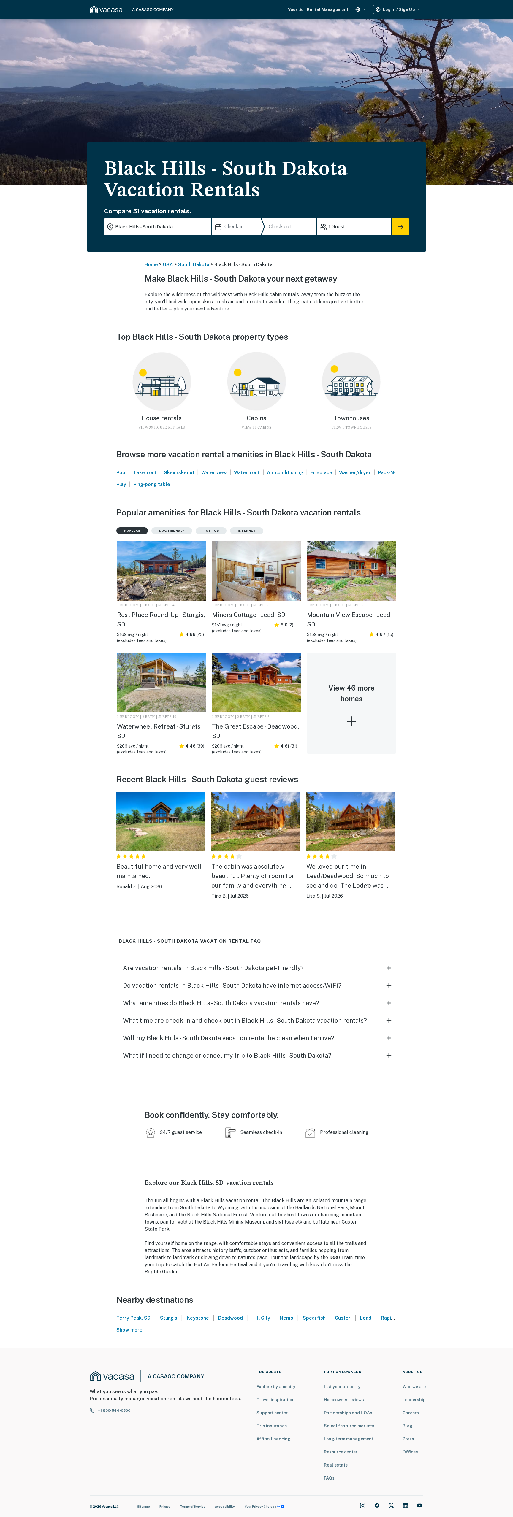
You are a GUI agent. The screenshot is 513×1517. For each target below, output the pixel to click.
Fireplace (321, 472)
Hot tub (211, 530)
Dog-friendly (171, 530)
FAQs (329, 1478)
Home (151, 264)
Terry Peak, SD (133, 1318)
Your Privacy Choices (260, 1506)
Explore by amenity (275, 1386)
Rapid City (392, 1318)
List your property (342, 1386)
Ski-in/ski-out (179, 472)
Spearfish (314, 1318)
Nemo (286, 1318)
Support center (272, 1412)
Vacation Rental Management (318, 9)
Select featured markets (349, 1426)
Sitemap (143, 1506)
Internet (247, 530)
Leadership (414, 1399)
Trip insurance (271, 1426)
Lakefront (145, 472)
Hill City (261, 1318)
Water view (214, 472)
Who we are (414, 1386)
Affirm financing (273, 1439)
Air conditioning (285, 472)
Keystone (198, 1318)
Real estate (336, 1465)
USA (168, 264)
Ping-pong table (151, 484)
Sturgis (168, 1318)
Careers (411, 1412)
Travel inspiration (274, 1399)
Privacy (164, 1506)
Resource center (340, 1452)
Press (408, 1439)
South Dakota (193, 264)
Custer (343, 1318)
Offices (410, 1452)
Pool (121, 472)
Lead (365, 1318)
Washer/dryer (355, 472)
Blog (407, 1426)
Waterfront (247, 472)
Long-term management (348, 1439)
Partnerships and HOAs (348, 1412)
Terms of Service (192, 1506)
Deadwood (230, 1318)
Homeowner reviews (344, 1399)
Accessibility (225, 1506)
